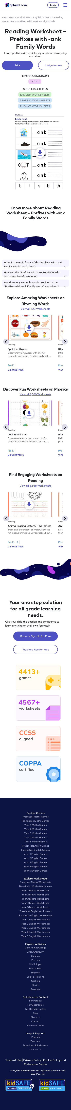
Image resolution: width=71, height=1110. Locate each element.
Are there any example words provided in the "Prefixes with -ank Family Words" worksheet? (31, 284)
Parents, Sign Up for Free (35, 636)
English (37, 17)
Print (17, 65)
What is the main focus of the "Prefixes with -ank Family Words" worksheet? (33, 264)
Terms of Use (13, 1060)
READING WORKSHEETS (35, 100)
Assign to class (53, 65)
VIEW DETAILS (16, 369)
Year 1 (47, 17)
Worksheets (23, 17)
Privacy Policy (32, 1060)
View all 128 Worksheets (35, 308)
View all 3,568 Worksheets (35, 485)
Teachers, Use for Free (35, 649)
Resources (8, 17)
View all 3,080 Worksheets (35, 394)
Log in (53, 5)
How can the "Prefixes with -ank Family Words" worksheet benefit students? (32, 274)
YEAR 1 (35, 81)
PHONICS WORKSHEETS (35, 106)
